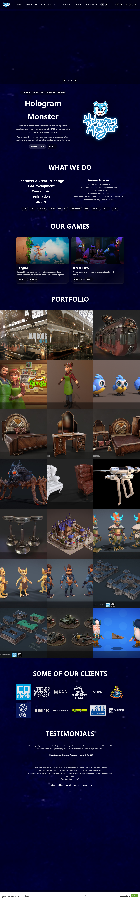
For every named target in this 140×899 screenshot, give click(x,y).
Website (21, 279)
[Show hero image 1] (68, 80)
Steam (32, 279)
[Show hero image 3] (71, 80)
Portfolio (40, 4)
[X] (135, 4)
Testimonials (65, 4)
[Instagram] (131, 4)
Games (29, 4)
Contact (78, 4)
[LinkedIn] (126, 4)
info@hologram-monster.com (28, 855)
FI (106, 4)
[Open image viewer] (23, 335)
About (20, 4)
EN (102, 4)
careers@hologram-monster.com (30, 863)
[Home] (6, 4)
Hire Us (52, 146)
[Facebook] (122, 4)
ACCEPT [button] (134, 896)
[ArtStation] (117, 4)
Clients (51, 4)
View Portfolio (38, 146)
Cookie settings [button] (125, 896)
